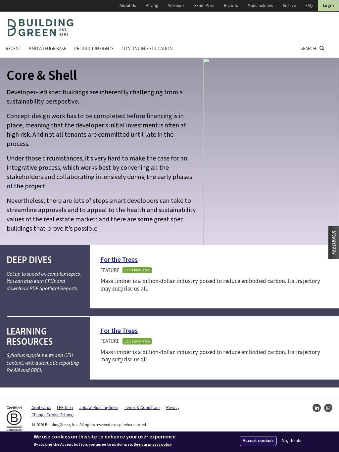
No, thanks (292, 441)
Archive (289, 6)
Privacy (172, 408)
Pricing (152, 6)
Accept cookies (258, 440)
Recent (13, 49)
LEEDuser (65, 408)
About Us (128, 6)
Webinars (176, 6)
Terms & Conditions (142, 408)
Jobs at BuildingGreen (99, 408)
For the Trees (119, 259)
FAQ (309, 6)
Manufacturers (260, 6)
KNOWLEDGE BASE (47, 49)
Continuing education (147, 49)
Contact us (41, 408)
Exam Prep (204, 6)
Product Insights (94, 49)
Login (328, 6)
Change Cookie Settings (52, 415)
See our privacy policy (153, 444)
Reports (231, 6)
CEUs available (137, 270)
